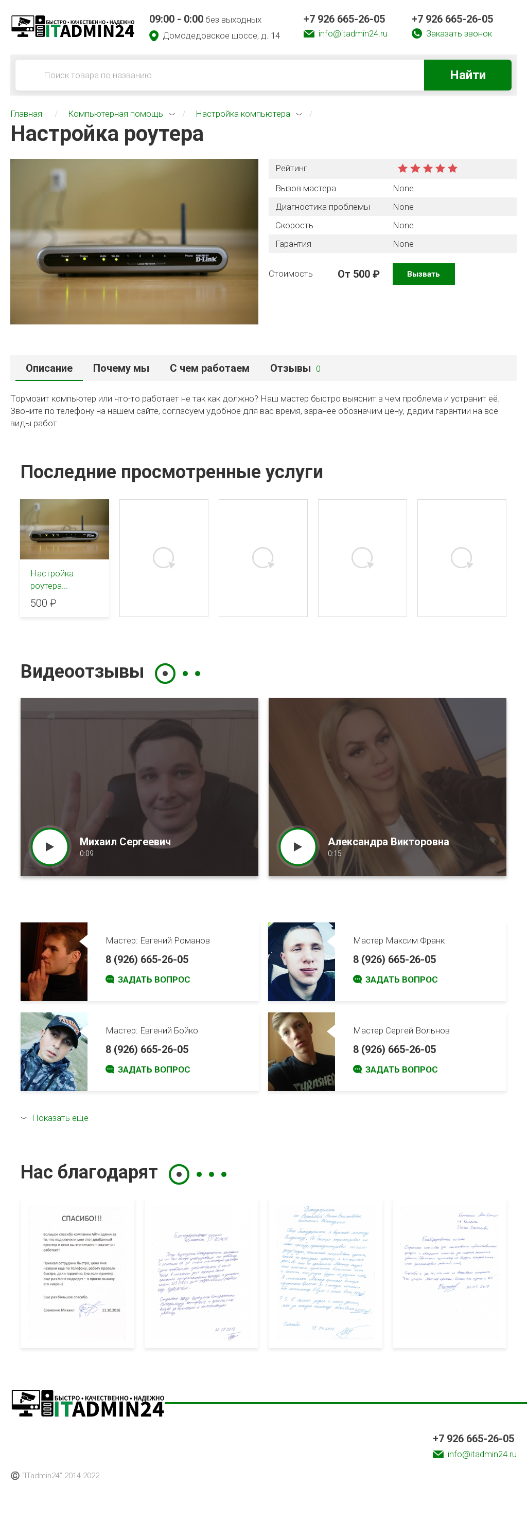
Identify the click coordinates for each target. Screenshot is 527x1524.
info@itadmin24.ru (353, 33)
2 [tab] (185, 673)
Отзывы (295, 368)
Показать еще (60, 1118)
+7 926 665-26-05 (344, 19)
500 (361, 274)
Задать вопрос (154, 979)
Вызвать (423, 274)
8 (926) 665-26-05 (147, 959)
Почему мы (121, 368)
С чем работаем (210, 368)
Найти (468, 75)
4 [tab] (223, 1174)
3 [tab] (197, 673)
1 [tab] (165, 673)
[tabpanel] (139, 787)
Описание (49, 368)
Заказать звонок (459, 33)
